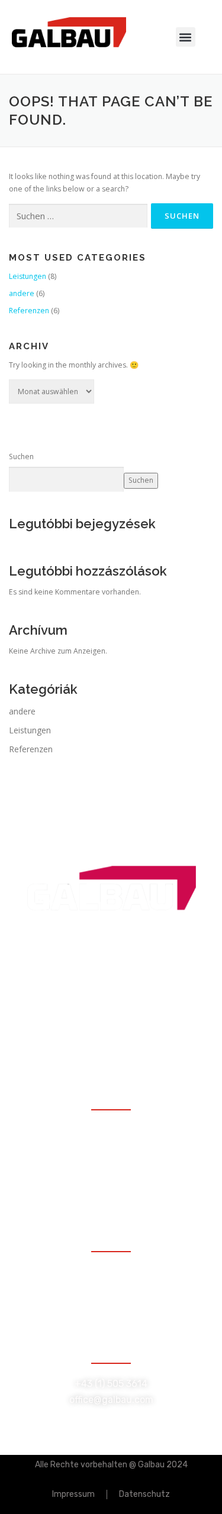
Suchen (21, 456)
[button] (185, 37)
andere (21, 293)
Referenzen (29, 311)
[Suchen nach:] (78, 216)
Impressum (73, 1494)
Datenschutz (144, 1494)
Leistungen (27, 276)
